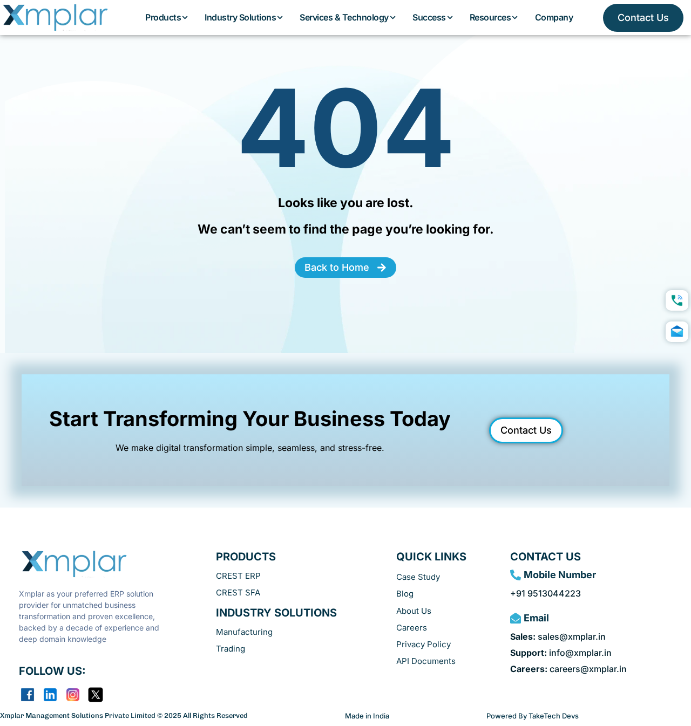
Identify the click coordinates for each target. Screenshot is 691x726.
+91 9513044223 (545, 593)
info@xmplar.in (561, 652)
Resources (490, 17)
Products (163, 17)
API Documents (426, 661)
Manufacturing (244, 632)
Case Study (418, 577)
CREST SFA (238, 592)
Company (554, 17)
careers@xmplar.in (568, 668)
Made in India (367, 715)
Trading (230, 648)
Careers (411, 627)
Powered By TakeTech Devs (532, 715)
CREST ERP (238, 576)
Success (429, 17)
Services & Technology (344, 17)
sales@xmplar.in (558, 636)
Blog (405, 593)
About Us (413, 611)
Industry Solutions (240, 17)
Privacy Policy (423, 644)
